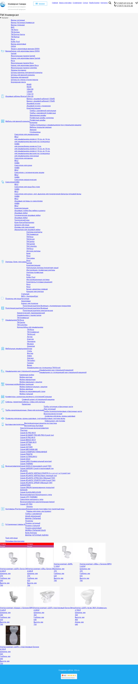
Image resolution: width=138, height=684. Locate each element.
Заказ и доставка (65, 3)
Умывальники (11, 320)
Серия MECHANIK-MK (29, 449)
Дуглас (30, 336)
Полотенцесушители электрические (38, 310)
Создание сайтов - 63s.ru (69, 670)
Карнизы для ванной (19, 77)
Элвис (29, 355)
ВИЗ (12, 27)
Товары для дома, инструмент (38, 511)
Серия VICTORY (26, 447)
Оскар (29, 348)
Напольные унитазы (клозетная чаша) (42, 267)
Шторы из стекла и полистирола (24, 79)
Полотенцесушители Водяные (35, 308)
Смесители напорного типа (31, 499)
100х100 (30, 89)
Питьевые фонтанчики (14, 541)
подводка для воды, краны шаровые (60, 416)
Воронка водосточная (53, 413)
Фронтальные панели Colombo (24, 68)
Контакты (104, 3)
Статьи (85, 3)
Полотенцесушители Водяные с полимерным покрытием (47, 306)
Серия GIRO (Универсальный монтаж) (36, 461)
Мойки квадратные (27, 379)
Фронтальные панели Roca (22, 63)
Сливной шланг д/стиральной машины (38, 399)
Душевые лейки (21, 213)
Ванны (8, 51)
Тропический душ (21, 220)
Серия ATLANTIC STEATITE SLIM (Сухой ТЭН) (37, 480)
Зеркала (33, 129)
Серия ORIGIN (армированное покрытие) (37, 487)
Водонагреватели (12, 466)
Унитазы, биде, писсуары (15, 261)
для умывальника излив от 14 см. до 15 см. (32, 151)
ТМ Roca (29, 248)
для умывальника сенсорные (26, 156)
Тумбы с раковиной (33, 513)
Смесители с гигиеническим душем (29, 172)
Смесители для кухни (23, 165)
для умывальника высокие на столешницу (32, 141)
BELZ (16, 137)
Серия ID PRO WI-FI (28, 433)
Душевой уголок (33, 103)
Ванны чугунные (18, 20)
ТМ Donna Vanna (18, 34)
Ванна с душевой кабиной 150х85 (41, 98)
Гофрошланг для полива (55, 421)
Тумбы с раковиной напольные (43, 110)
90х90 (29, 87)
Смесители (9, 182)
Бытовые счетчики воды (55, 418)
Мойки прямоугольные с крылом (33, 386)
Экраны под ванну (18, 70)
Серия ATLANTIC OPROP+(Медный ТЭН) (36, 482)
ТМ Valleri (31, 360)
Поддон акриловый (33, 528)
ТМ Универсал (32, 234)
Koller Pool (15, 41)
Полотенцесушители (14, 308)
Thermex (23, 430)
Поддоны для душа (13, 298)
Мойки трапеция (27, 384)
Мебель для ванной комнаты (17, 121)
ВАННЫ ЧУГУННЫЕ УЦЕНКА (36, 535)
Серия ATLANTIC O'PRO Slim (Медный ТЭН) (37, 478)
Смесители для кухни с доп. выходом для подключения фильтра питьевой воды (47, 194)
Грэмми (30, 363)
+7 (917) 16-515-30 (124, 5)
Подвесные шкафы (37, 120)
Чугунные (25, 298)
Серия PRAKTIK (26, 454)
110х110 (30, 94)
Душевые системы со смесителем (28, 201)
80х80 (29, 84)
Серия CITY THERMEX (28, 497)
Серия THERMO (26, 463)
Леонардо (31, 341)
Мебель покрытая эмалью (41, 127)
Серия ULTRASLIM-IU (28, 456)
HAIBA (16, 144)
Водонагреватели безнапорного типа (36, 494)
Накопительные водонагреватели (34, 428)
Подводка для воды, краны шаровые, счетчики (25, 418)
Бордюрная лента (18, 82)
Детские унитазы (33, 251)
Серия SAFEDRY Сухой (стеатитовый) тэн (37, 468)
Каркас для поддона (29, 303)
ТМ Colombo (31, 246)
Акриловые (26, 301)
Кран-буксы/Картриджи (24, 222)
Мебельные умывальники (16, 348)
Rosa (28, 256)
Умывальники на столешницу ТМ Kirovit (43, 367)
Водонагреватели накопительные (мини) (37, 502)
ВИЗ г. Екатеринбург (29, 296)
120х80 (29, 91)
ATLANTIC (24, 471)
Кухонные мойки (12, 384)
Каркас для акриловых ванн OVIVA (25, 51)
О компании (77, 3)
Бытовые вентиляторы (14, 424)
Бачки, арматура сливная (37, 289)
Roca (13, 39)
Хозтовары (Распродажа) (15, 509)
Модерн (30, 344)
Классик (30, 339)
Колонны (33, 122)
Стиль (29, 351)
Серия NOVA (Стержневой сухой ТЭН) (35, 466)
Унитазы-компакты (34, 232)
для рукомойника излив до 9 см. (27, 146)
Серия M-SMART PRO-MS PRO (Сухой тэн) (37, 435)
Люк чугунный (50, 409)
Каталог (42, 4)
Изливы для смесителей (24, 227)
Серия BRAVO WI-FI (28, 440)
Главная (55, 3)
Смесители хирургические (25, 179)
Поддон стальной (32, 525)
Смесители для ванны (23, 158)
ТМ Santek (30, 244)
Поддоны (29, 521)
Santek (13, 53)
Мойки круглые (26, 377)
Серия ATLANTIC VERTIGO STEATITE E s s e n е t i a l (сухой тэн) (45, 473)
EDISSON (23, 490)
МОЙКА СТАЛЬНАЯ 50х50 (35, 530)
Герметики (26, 404)
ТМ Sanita (30, 241)
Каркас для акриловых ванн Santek (25, 58)
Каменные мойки (27, 375)
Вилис (29, 365)
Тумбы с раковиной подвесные (43, 113)
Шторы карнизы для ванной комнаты (26, 72)
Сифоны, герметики (13, 402)
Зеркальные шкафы (38, 115)
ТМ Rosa (29, 237)
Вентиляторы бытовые (33, 425)
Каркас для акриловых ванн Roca (25, 65)
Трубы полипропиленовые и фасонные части (63, 411)
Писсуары (30, 258)
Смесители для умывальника (26, 134)
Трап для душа (11, 538)
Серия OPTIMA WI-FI (28, 442)
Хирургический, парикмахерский (31, 313)
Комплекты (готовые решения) (39, 282)
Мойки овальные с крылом (31, 382)
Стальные (25, 294)
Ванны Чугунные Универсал (22, 22)
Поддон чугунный (32, 523)
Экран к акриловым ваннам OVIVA (25, 48)
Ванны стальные (18, 25)
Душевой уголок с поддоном (39, 106)
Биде (28, 253)
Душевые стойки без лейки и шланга (29, 210)
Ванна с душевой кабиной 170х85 (41, 101)
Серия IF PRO (25, 444)
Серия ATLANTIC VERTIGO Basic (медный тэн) (38, 475)
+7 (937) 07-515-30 (124, 3)
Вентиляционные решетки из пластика (40, 423)
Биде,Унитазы (31, 532)
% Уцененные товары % (15, 524)
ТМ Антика (15, 32)
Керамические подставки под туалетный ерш (45, 509)
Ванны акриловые (18, 44)
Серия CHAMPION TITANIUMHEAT (33, 452)
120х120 (30, 96)
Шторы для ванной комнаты (23, 75)
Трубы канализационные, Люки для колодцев (24, 410)
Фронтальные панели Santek (23, 56)
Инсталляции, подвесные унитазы (40, 270)
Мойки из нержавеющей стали (32, 391)
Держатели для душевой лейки (27, 229)
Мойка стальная (26, 394)
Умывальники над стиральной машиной (22, 371)
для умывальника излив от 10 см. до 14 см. (32, 139)
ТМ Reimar (15, 37)
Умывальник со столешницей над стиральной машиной (62, 372)
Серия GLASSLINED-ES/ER (30, 492)
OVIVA (13, 46)
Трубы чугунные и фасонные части (58, 406)
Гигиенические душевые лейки (27, 215)
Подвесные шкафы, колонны (42, 118)
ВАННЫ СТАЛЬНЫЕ (33, 518)
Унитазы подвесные (34, 272)
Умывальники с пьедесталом (29, 315)
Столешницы (35, 132)
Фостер (30, 353)
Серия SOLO (25, 459)
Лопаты (29, 506)
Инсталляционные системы (37, 279)
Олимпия (31, 346)
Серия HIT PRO (26, 504)
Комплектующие (34, 108)
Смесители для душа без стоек (27, 187)
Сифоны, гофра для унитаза (33, 402)
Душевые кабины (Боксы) (16, 96)
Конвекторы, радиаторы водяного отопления (24, 396)
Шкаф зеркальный (33, 516)
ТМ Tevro (14, 29)
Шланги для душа (21, 225)
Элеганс (30, 358)
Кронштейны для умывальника (30, 327)
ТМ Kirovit (30, 239)
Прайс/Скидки (94, 3)
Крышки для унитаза (35, 291)
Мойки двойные (26, 389)
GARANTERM (25, 485)
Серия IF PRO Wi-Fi (27, 437)
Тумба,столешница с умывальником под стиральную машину (55, 125)
